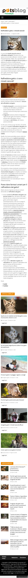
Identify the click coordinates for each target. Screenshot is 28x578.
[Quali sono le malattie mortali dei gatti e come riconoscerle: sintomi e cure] (14, 305)
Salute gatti (3, 27)
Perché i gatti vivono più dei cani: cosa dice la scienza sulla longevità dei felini (18, 477)
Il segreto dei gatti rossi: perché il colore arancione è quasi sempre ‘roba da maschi (18, 506)
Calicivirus (5, 162)
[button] (26, 17)
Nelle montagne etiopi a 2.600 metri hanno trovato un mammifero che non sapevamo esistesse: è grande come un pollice (18, 543)
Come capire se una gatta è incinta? (11, 450)
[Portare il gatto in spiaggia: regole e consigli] (14, 364)
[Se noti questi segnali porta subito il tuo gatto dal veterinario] (14, 334)
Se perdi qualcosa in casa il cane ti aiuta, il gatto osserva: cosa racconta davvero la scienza (18, 487)
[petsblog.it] (14, 11)
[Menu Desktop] (2, 17)
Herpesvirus (23, 160)
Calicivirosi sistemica (9, 241)
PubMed (5, 286)
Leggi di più (4, 323)
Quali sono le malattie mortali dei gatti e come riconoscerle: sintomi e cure (14, 316)
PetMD (5, 284)
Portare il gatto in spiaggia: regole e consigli (13, 375)
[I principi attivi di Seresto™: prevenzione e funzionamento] (4, 468)
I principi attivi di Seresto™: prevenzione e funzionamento (17, 468)
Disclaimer (23, 557)
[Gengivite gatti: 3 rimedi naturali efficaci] (14, 415)
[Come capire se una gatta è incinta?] (14, 440)
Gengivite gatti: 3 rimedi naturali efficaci (12, 425)
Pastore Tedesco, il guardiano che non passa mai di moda (18, 497)
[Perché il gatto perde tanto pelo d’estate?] (14, 390)
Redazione (15, 557)
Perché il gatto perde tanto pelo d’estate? (12, 400)
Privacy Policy (4, 557)
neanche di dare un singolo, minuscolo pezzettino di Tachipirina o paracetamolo (13, 212)
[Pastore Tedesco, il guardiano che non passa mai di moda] (4, 497)
